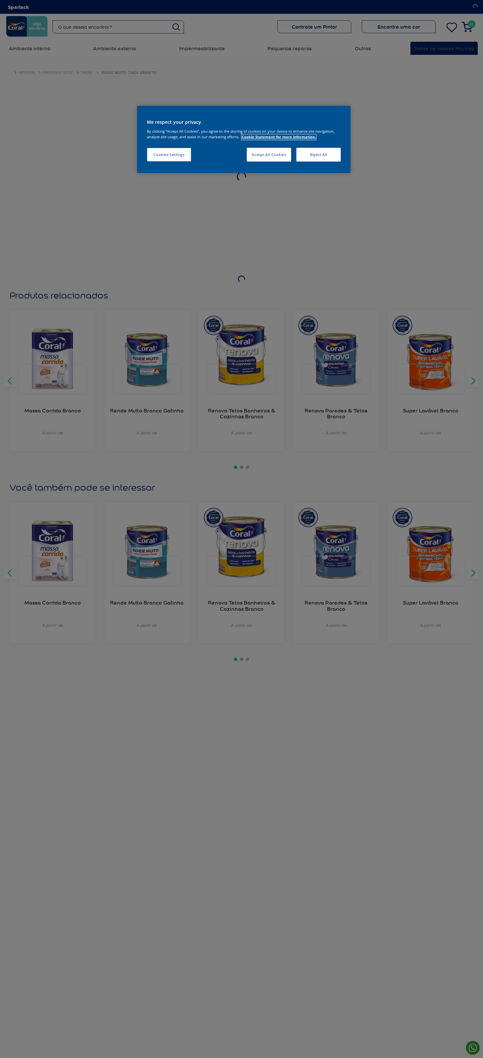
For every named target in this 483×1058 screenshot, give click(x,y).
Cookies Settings (168, 154)
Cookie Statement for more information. (279, 137)
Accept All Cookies (269, 154)
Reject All (318, 154)
